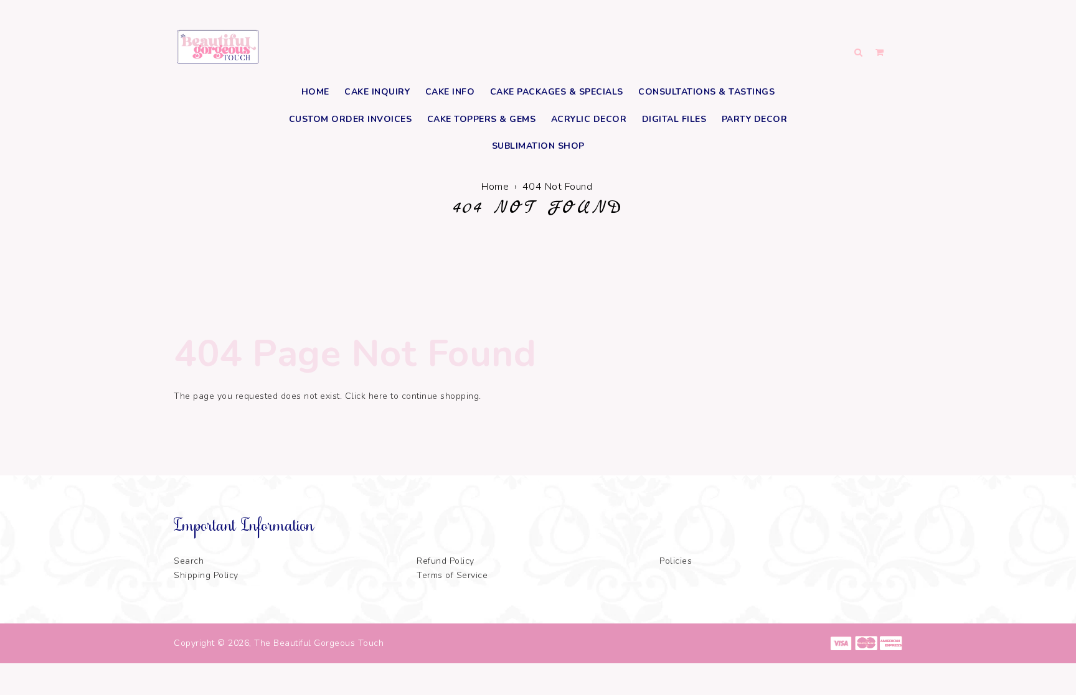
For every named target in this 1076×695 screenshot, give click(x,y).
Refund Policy (445, 561)
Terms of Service (452, 575)
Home (495, 187)
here (378, 396)
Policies (675, 561)
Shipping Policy (206, 575)
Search (189, 561)
